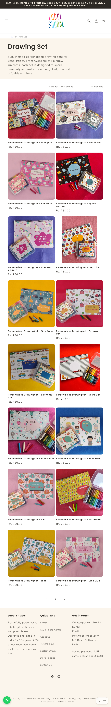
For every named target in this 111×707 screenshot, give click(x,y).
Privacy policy (75, 699)
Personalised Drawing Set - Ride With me (30, 396)
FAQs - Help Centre (50, 629)
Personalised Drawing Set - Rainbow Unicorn (29, 268)
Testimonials (47, 643)
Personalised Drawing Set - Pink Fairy (30, 203)
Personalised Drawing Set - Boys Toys (78, 458)
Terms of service (91, 699)
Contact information (65, 702)
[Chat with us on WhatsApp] (7, 700)
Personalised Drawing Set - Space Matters (76, 205)
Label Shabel (26, 699)
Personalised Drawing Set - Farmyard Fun (78, 332)
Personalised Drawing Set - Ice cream (78, 519)
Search (43, 622)
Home (10, 37)
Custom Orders (48, 650)
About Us (45, 636)
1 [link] (47, 599)
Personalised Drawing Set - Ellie (26, 519)
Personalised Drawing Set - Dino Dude (30, 331)
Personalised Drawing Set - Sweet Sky (78, 142)
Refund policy (59, 699)
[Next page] (64, 599)
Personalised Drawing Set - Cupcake (77, 267)
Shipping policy (47, 702)
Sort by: (53, 86)
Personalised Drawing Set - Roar (27, 580)
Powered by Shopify (41, 699)
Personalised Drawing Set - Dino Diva (78, 580)
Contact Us (46, 664)
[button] (6, 20)
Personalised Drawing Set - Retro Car (78, 394)
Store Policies (47, 657)
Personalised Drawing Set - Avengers (30, 142)
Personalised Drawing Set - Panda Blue (31, 458)
